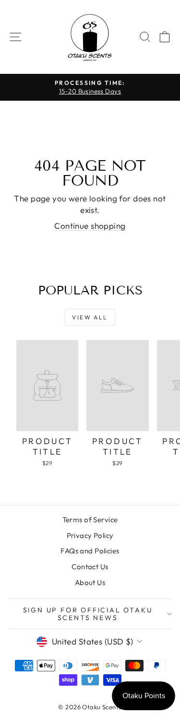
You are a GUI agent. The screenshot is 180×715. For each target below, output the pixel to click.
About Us (90, 582)
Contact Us (90, 566)
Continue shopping (89, 226)
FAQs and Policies (89, 550)
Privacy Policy (90, 535)
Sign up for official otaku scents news (88, 614)
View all (90, 317)
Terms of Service (90, 519)
